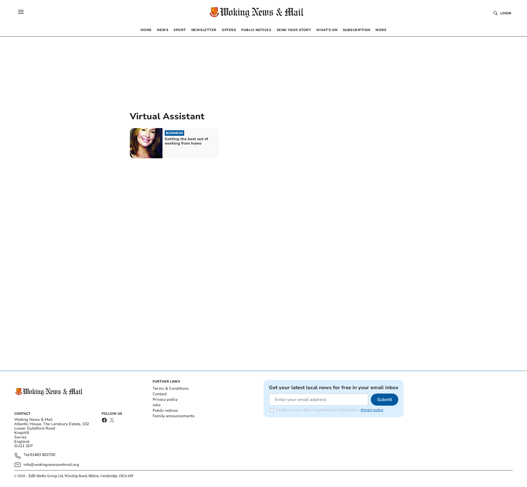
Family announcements (173, 416)
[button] (20, 11)
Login (505, 13)
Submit (384, 400)
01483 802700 (42, 455)
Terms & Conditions (171, 388)
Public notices (165, 410)
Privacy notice (372, 410)
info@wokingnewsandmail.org (51, 464)
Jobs (157, 405)
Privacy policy (165, 399)
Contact (160, 394)
